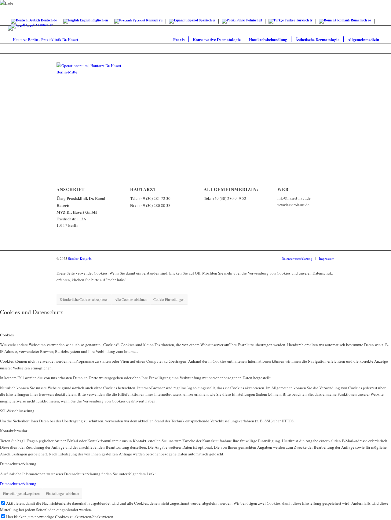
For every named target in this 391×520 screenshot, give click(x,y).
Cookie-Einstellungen (169, 299)
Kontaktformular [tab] (13, 430)
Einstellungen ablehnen (62, 493)
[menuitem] (178, 39)
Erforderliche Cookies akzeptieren (84, 299)
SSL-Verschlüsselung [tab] (17, 410)
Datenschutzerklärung (18, 483)
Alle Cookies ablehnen (131, 299)
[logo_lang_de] (43, 39)
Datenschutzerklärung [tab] (18, 463)
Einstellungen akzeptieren (21, 493)
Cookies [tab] (7, 335)
